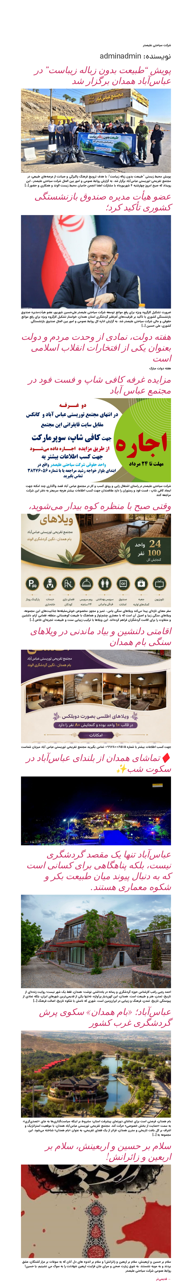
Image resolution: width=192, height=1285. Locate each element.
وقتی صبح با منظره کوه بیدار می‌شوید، (99, 505)
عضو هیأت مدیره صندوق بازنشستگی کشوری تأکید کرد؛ (102, 201)
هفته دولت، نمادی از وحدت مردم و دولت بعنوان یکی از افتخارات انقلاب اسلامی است (96, 347)
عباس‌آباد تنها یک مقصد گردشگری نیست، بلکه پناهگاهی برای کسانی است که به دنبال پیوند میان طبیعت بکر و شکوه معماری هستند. (98, 870)
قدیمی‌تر (163, 1279)
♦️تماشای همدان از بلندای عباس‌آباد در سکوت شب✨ (98, 762)
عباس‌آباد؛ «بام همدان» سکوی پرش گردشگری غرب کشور (105, 1016)
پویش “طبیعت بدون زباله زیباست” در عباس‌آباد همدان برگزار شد (102, 74)
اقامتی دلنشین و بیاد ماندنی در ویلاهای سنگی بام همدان (100, 635)
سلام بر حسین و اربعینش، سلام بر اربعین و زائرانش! (108, 1150)
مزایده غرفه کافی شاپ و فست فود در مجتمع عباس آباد (99, 384)
